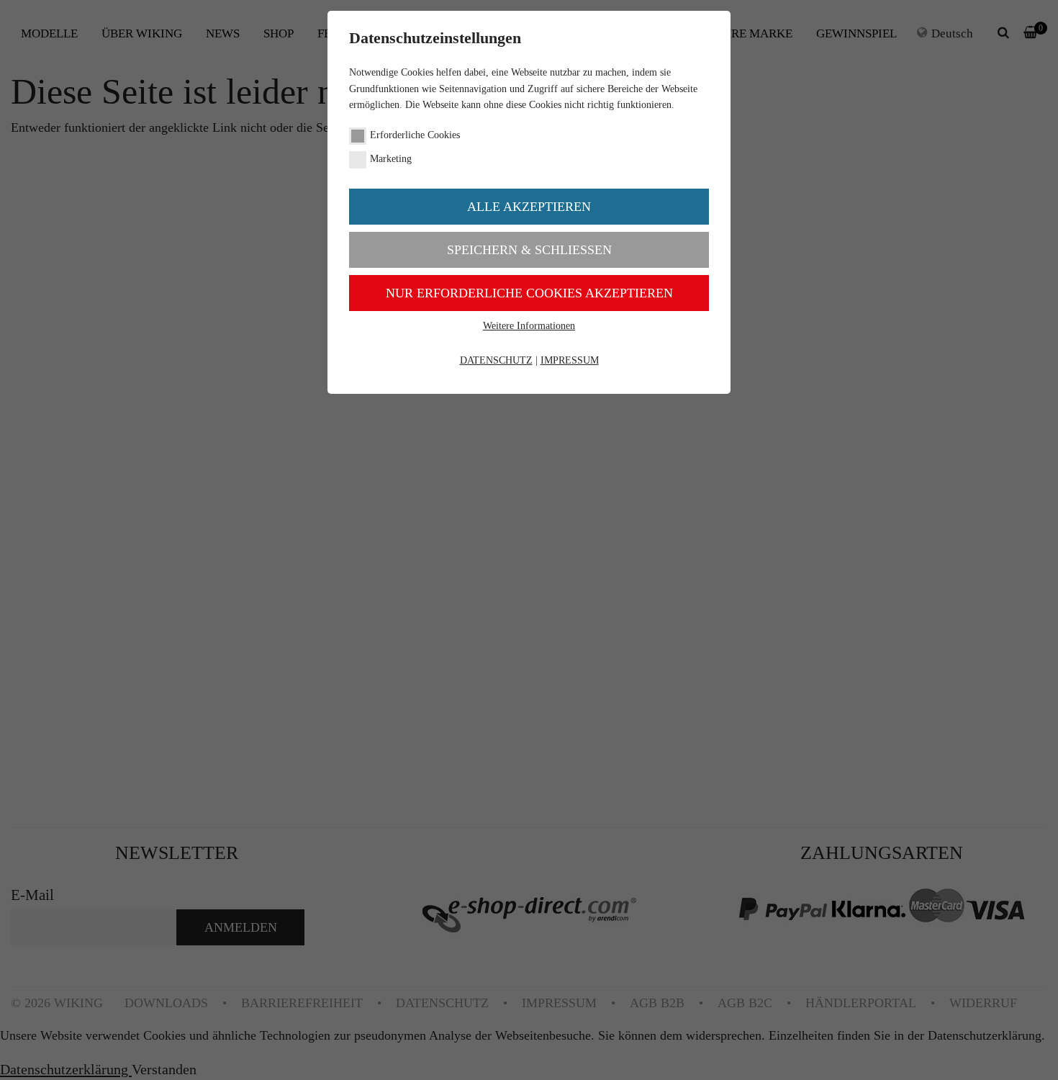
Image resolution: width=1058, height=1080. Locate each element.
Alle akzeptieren (529, 206)
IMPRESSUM (570, 360)
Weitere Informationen (529, 325)
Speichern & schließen (529, 250)
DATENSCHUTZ (496, 360)
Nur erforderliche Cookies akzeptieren (529, 293)
